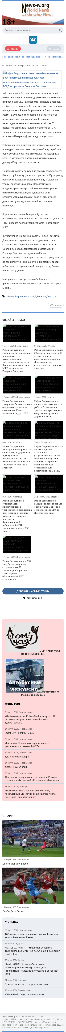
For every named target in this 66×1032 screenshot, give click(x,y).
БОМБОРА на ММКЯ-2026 (19, 732)
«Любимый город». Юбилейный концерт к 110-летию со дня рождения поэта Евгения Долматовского (31, 719)
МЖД (33, 296)
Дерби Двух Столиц (16, 766)
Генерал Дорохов (46, 296)
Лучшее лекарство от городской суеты (26, 984)
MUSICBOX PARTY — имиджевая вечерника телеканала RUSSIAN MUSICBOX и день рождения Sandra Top (32, 951)
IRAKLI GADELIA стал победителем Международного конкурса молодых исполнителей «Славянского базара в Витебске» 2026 (31, 969)
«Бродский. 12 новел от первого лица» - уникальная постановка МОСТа (27, 744)
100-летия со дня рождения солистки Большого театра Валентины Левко (31, 935)
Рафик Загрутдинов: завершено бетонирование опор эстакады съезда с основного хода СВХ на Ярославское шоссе (49, 506)
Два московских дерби (17, 756)
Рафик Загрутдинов (18, 296)
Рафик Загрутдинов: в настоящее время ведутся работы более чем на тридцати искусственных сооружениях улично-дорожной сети (48, 409)
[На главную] (38, 9)
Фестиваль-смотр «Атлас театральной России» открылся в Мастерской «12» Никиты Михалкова (32, 778)
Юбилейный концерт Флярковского (24, 994)
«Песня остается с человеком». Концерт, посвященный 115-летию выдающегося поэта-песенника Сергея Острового (31, 793)
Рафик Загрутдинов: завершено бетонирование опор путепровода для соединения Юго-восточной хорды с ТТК (17, 407)
